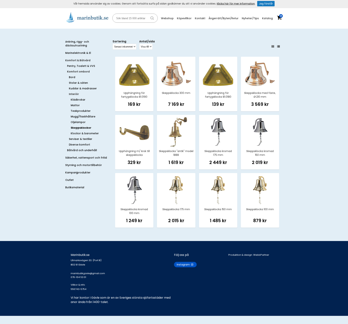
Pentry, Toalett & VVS (81, 66)
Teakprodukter (81, 111)
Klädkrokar (78, 99)
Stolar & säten (78, 83)
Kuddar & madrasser (83, 88)
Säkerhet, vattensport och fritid (86, 157)
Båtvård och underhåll (82, 150)
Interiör (74, 94)
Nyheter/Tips (250, 18)
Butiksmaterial (74, 187)
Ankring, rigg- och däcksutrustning (77, 43)
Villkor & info (78, 284)
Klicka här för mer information (236, 3)
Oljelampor (78, 122)
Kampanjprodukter (77, 172)
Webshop (167, 18)
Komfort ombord (78, 71)
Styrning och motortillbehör (83, 165)
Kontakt (200, 18)
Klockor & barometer (85, 133)
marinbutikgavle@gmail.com (88, 275)
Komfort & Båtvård (77, 60)
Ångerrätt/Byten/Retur (224, 18)
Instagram (183, 264)
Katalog (267, 18)
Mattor (75, 105)
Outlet (69, 180)
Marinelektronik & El (78, 53)
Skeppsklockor (81, 128)
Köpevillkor (184, 18)
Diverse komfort (79, 144)
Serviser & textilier (80, 139)
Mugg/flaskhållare (83, 116)
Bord (72, 77)
